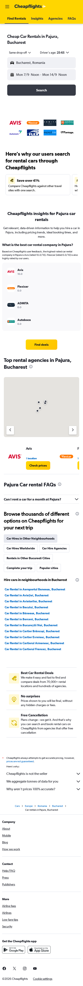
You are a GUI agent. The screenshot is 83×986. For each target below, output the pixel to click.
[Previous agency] (10, 430)
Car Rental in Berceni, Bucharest (26, 619)
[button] (7, 6)
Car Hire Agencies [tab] (54, 548)
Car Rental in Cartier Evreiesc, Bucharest (32, 637)
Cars (17, 806)
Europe (29, 806)
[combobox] (20, 52)
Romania (42, 806)
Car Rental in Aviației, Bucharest (27, 595)
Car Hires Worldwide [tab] (21, 548)
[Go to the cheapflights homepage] (30, 6)
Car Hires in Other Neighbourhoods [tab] (30, 538)
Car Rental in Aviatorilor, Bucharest (28, 601)
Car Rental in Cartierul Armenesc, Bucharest (34, 643)
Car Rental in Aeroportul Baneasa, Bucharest (35, 589)
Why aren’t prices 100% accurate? (30, 789)
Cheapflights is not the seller (26, 774)
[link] (41, 344)
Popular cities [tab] (49, 568)
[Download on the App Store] (39, 950)
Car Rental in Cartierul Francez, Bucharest (33, 649)
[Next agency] (73, 430)
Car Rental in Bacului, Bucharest (26, 607)
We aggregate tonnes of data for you (32, 781)
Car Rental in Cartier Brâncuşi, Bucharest (32, 631)
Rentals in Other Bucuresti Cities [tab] (28, 558)
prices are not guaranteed (20, 761)
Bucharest (57, 806)
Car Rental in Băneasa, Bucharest (27, 613)
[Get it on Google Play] (13, 950)
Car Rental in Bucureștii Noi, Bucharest (31, 625)
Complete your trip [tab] (19, 568)
